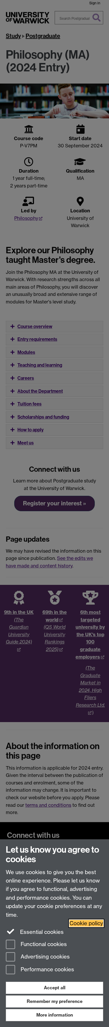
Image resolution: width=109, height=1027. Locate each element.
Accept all (54, 987)
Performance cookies (46, 969)
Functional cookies (43, 944)
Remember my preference (55, 1001)
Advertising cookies (44, 957)
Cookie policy (86, 923)
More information (54, 1015)
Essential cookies (41, 932)
